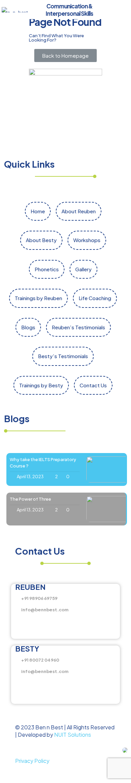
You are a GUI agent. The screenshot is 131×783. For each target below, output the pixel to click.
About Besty (41, 240)
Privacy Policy (32, 760)
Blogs (28, 327)
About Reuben (78, 211)
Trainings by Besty (41, 385)
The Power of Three (30, 499)
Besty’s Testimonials (63, 356)
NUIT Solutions (72, 734)
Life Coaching (95, 298)
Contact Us (93, 385)
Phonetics (47, 269)
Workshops (86, 240)
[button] (65, 55)
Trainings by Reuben (38, 298)
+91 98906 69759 (39, 598)
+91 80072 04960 (40, 660)
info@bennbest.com (45, 609)
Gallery (83, 269)
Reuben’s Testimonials (78, 327)
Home (38, 211)
